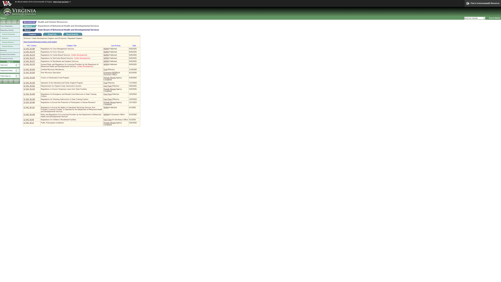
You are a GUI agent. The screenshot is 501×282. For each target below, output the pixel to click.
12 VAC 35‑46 (28, 120)
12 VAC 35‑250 (29, 73)
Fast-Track (108, 86)
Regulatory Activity (7, 30)
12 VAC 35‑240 (29, 78)
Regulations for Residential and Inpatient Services (60, 61)
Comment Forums (6, 58)
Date (134, 46)
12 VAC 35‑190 (29, 99)
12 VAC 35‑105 (29, 115)
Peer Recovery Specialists (51, 73)
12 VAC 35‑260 (29, 69)
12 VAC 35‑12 (28, 123)
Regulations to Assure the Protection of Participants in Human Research (68, 102)
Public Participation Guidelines (52, 123)
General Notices (7, 46)
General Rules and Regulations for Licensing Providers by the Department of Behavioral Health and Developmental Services (70, 65)
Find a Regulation (6, 26)
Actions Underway (8, 34)
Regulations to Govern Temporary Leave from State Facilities (64, 89)
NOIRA (106, 49)
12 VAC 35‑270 (29, 64)
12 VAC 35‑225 (29, 86)
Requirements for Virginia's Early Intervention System (61, 86)
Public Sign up (6, 76)
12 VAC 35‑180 (29, 102)
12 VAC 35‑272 (29, 61)
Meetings (3, 50)
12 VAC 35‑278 (29, 52)
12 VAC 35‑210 (29, 89)
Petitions (5, 38)
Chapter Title (71, 46)
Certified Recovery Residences (52, 69)
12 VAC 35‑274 (29, 58)
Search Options (494, 18)
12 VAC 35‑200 (29, 94)
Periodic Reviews (8, 42)
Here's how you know (60, 2)
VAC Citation (31, 46)
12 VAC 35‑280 (29, 49)
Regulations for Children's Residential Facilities (58, 120)
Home (3, 18)
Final (105, 69)
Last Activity (116, 46)
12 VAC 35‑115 (29, 107)
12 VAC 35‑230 (29, 83)
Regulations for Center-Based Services (55, 55)
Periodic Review (110, 78)
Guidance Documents (7, 54)
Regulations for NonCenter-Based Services (57, 58)
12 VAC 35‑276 (29, 55)
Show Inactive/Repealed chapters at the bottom (40, 42)
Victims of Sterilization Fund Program (55, 78)
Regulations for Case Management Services (57, 49)
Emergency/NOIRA (111, 73)
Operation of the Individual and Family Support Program (62, 83)
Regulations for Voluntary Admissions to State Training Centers (64, 99)
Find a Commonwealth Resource (485, 3)
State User (4, 65)
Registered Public (7, 70)
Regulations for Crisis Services (52, 52)
